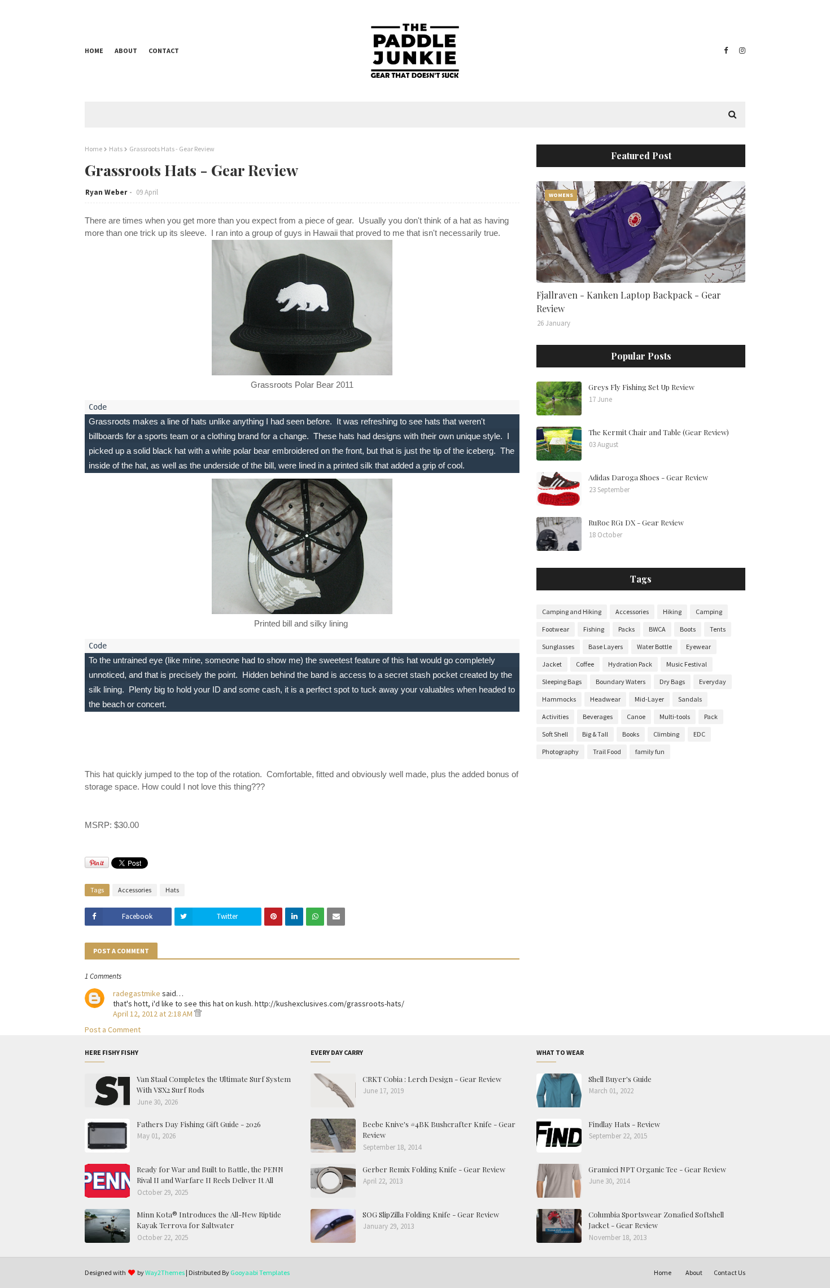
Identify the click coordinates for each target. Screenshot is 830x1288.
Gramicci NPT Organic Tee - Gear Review (657, 1169)
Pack (711, 716)
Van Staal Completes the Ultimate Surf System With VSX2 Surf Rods (214, 1084)
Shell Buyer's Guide (620, 1079)
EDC (699, 734)
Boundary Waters (620, 681)
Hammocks (559, 699)
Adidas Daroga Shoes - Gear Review (648, 477)
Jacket (552, 664)
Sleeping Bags (562, 681)
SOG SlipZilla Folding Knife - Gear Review (430, 1214)
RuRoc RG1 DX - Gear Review (636, 522)
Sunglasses (558, 646)
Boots (688, 629)
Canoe (636, 716)
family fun (650, 751)
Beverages (598, 716)
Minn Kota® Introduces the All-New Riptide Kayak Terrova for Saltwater (209, 1220)
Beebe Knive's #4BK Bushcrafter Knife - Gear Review (439, 1129)
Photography (560, 751)
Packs (626, 629)
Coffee (585, 664)
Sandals (690, 699)
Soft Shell (555, 734)
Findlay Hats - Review (624, 1124)
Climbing (666, 734)
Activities (555, 716)
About (126, 50)
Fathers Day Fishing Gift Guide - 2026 (199, 1124)
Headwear (605, 699)
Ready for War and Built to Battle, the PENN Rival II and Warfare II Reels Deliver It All (210, 1174)
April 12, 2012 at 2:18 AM (153, 1014)
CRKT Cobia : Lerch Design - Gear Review (431, 1079)
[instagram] (740, 50)
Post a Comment (113, 1029)
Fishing (593, 629)
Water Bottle (654, 646)
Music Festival (686, 664)
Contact (163, 50)
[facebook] (726, 50)
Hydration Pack (630, 664)
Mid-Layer (649, 699)
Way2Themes (165, 1272)
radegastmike (136, 993)
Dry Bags (672, 681)
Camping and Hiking (571, 611)
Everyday (712, 681)
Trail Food (607, 751)
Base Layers (605, 646)
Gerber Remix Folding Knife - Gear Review (433, 1169)
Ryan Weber (106, 192)
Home (94, 50)
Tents (718, 629)
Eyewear (698, 646)
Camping (709, 611)
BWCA (657, 629)
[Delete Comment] (198, 1014)
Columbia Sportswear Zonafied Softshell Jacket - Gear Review (656, 1220)
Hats (116, 148)
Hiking (672, 611)
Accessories (134, 890)
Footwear (555, 629)
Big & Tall (595, 734)
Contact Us (729, 1272)
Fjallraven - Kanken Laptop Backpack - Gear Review (628, 301)
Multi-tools (674, 716)
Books (630, 734)
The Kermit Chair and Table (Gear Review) (658, 432)
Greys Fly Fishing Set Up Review (641, 387)
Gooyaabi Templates (260, 1272)
